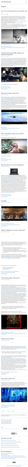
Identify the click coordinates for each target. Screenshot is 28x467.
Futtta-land (5, 223)
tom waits (23, 333)
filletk (20, 352)
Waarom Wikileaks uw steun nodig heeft (13, 230)
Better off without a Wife (14, 311)
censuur (6, 272)
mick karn (9, 128)
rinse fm (20, 47)
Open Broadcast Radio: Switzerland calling (10, 443)
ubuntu (10, 195)
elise (4, 159)
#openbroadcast (3, 447)
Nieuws (11, 271)
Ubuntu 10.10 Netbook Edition (7, 183)
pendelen (9, 194)
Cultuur (3, 332)
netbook (3, 195)
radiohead (16, 47)
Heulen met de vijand (7, 338)
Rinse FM (15, 20)
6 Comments (4, 374)
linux (7, 194)
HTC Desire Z (6, 192)
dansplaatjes (6, 47)
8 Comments (4, 334)
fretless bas (4, 128)
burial (3, 47)
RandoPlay (2, 440)
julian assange (10, 272)
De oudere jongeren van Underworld (6, 58)
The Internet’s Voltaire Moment (7, 268)
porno (21, 333)
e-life (3, 194)
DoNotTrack (21, 190)
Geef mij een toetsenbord (11, 178)
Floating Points (22, 19)
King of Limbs (21, 26)
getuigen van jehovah (7, 333)
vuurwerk (10, 159)
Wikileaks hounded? (6, 269)
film (2, 223)
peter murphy (13, 128)
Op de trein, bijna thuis (8, 378)
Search (2, 427)
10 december (4, 224)
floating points (10, 47)
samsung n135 (7, 195)
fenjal (3, 333)
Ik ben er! (2, 204)
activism (3, 272)
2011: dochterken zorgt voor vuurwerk (12, 133)
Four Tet (18, 19)
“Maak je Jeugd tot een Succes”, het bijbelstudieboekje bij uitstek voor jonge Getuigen (13, 290)
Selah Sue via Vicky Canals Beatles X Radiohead (8, 458)
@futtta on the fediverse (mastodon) (6, 423)
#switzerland (3, 445)
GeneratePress (19, 465)
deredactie (6, 332)
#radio (2, 443)
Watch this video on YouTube (5, 44)
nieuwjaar (6, 159)
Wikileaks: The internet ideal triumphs (8, 267)
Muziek (7, 46)
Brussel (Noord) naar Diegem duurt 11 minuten (19, 369)
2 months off (4, 87)
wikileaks (13, 272)
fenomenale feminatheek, (7, 296)
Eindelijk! (3, 201)
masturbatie (12, 333)
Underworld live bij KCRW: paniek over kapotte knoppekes (12, 53)
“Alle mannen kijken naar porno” (10, 278)
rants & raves (17, 271)
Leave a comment (4, 129)
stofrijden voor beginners (4, 454)
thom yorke (23, 47)
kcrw (6, 87)
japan (7, 128)
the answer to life (10, 224)
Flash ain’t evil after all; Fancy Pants (10, 440)
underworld (9, 87)
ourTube (10, 46)
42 (6, 224)
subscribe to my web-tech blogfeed (6, 419)
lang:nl (5, 46)
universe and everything (16, 224)
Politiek (13, 271)
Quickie (13, 223)
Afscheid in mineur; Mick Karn (10, 93)
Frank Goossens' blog (6, 1)
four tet (14, 47)
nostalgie (16, 333)
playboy (19, 333)
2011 (2, 159)
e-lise (3, 158)
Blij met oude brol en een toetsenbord (12, 165)
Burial (23, 25)
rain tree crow (17, 128)
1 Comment (3, 48)
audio (3, 46)
